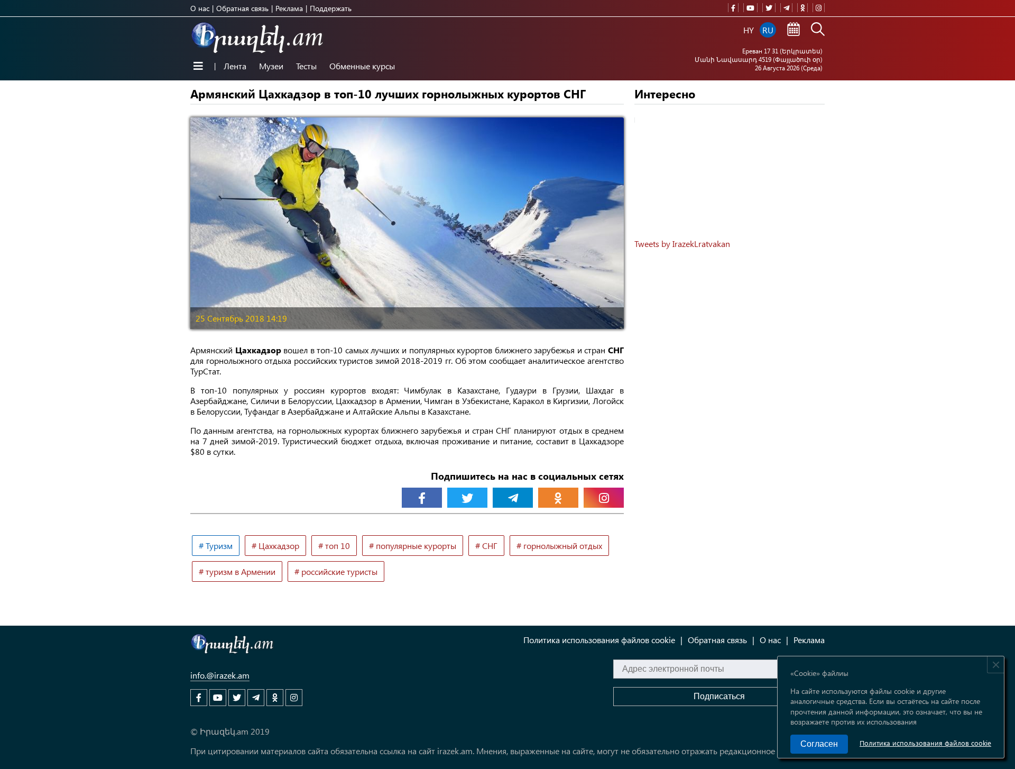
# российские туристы (335, 571)
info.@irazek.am (220, 675)
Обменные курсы (362, 65)
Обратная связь (242, 8)
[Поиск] (818, 30)
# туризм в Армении (237, 571)
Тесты (306, 65)
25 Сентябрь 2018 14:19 (241, 318)
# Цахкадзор (275, 545)
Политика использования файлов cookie (925, 742)
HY (748, 29)
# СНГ (486, 545)
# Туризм (216, 545)
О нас (199, 8)
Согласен (819, 743)
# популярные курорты (412, 545)
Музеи (271, 65)
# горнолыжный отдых (559, 545)
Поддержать (331, 8)
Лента (235, 65)
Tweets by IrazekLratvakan (682, 243)
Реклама (289, 8)
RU (767, 29)
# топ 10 (334, 545)
